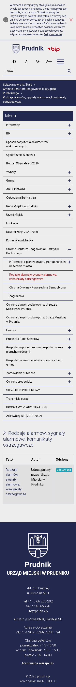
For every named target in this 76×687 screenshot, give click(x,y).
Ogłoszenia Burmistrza (21, 197)
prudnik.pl (43, 676)
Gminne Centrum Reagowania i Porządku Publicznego (32, 251)
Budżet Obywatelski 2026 (22, 163)
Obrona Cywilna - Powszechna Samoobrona (37, 287)
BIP (8, 133)
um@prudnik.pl (38, 611)
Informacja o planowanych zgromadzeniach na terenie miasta (37, 264)
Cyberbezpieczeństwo (20, 154)
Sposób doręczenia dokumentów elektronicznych (27, 144)
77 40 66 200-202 (40, 601)
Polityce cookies (53, 34)
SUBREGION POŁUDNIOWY (23, 390)
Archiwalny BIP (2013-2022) (24, 415)
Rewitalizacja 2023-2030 (22, 231)
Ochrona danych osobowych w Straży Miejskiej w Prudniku (36, 319)
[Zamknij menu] (69, 249)
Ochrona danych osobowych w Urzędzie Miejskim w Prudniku (31, 306)
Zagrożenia (16, 296)
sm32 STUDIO (46, 681)
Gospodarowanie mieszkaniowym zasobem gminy (34, 362)
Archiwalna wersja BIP (38, 663)
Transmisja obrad (17, 398)
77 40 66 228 (40, 606)
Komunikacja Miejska (19, 240)
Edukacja (12, 223)
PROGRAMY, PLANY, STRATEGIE (27, 407)
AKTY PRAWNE (16, 189)
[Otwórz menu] (69, 125)
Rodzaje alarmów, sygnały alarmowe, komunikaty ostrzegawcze (33, 277)
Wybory (11, 172)
